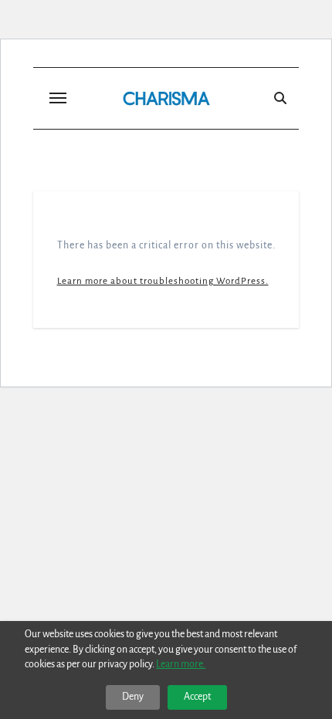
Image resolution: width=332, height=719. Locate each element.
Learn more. (180, 664)
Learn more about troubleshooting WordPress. (163, 281)
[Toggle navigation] (58, 98)
